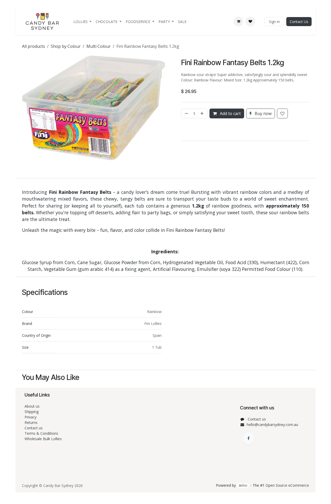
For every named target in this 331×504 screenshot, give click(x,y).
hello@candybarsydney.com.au (272, 424)
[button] (182, 129)
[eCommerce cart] (238, 21)
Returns (32, 422)
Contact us (34, 427)
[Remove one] (186, 113)
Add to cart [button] (230, 113)
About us (32, 406)
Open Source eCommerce (287, 485)
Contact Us (299, 21)
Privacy (30, 417)
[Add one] (202, 113)
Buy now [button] (263, 113)
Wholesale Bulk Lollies (43, 438)
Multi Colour (98, 46)
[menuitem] (82, 21)
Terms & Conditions (42, 433)
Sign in (274, 21)
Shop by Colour (66, 46)
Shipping (32, 411)
